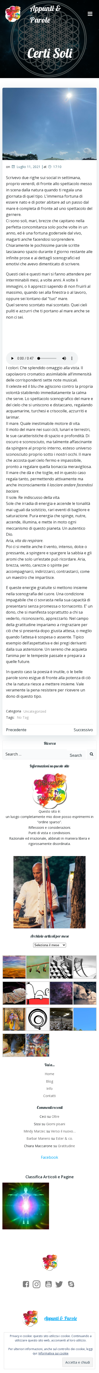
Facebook (49, 1157)
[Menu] (90, 14)
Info (49, 1088)
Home (49, 1074)
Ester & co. (64, 1138)
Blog (49, 1081)
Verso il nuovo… (63, 1131)
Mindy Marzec (34, 1131)
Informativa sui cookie (53, 1353)
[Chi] (25, 1206)
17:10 (57, 166)
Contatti (49, 1095)
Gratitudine (66, 1146)
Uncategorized (35, 711)
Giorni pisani (55, 1124)
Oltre (55, 1116)
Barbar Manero (38, 1138)
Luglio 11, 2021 (28, 166)
